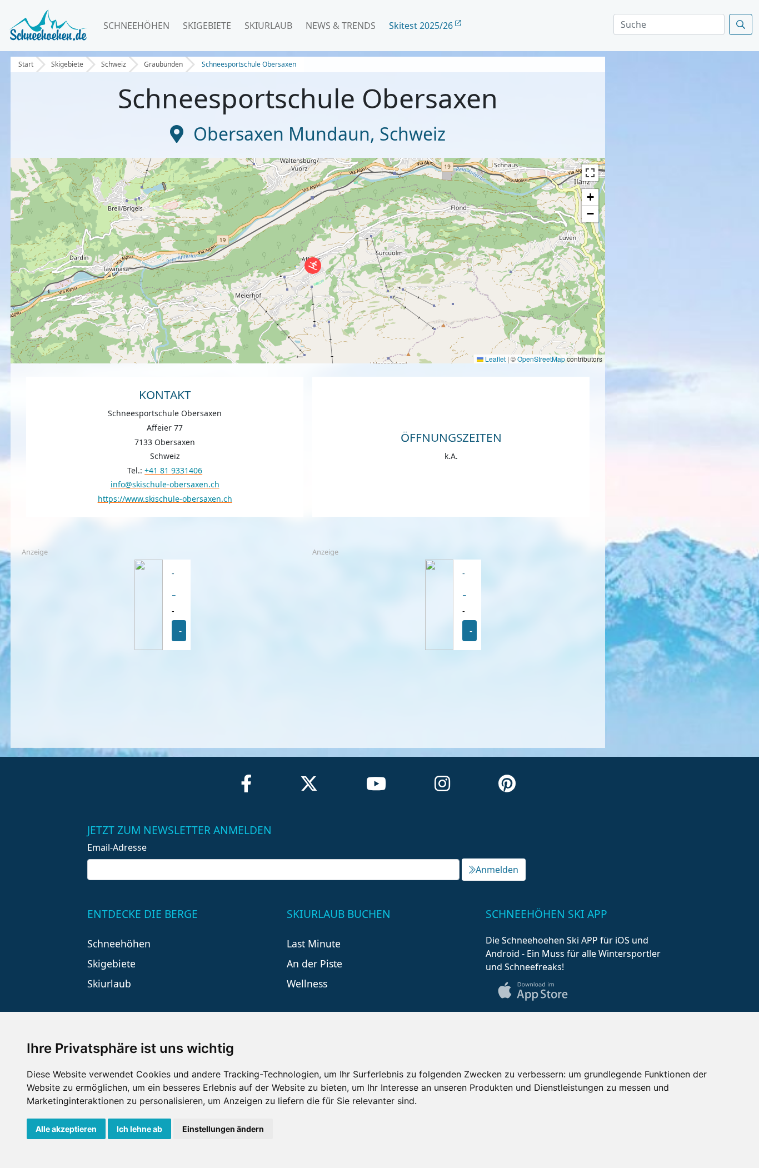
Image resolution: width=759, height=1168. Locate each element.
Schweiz (113, 64)
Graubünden (163, 64)
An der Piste (314, 963)
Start (25, 64)
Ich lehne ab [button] (139, 1129)
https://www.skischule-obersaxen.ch (165, 498)
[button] (312, 265)
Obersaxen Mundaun (281, 134)
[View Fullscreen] (590, 172)
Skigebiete (207, 25)
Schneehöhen (136, 25)
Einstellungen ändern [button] (223, 1129)
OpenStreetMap (541, 358)
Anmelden (497, 869)
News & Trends (341, 25)
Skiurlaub (268, 25)
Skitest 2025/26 (422, 25)
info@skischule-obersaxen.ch (165, 484)
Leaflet (494, 358)
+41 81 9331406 (173, 470)
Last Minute (314, 943)
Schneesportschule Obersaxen (249, 64)
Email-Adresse (117, 847)
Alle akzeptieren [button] (66, 1129)
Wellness (307, 983)
